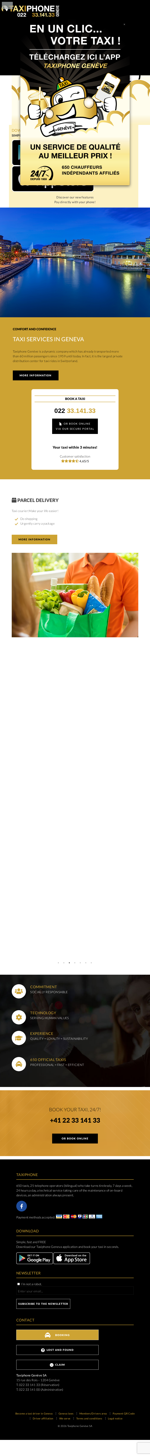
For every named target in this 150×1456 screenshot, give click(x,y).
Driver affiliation (43, 1418)
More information (36, 375)
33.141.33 (75, 410)
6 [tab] (86, 963)
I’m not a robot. (31, 1284)
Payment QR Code (124, 1413)
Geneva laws (66, 1413)
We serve (64, 1418)
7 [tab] (91, 963)
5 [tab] (80, 963)
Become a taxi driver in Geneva (34, 1413)
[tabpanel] (75, 569)
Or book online (75, 1138)
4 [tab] (75, 963)
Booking (62, 1335)
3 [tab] (69, 963)
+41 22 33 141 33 (75, 1121)
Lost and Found (60, 1349)
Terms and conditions (89, 1418)
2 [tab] (64, 963)
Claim (59, 1364)
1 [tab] (58, 963)
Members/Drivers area (93, 1413)
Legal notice (115, 1418)
